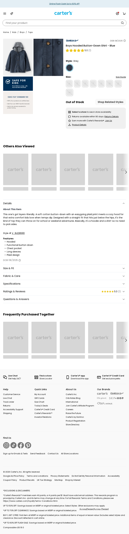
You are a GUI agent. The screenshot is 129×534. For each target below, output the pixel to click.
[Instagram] (6, 445)
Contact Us (53, 453)
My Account (40, 394)
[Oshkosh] (117, 393)
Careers (69, 409)
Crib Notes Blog (73, 398)
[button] (126, 172)
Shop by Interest (72, 480)
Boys (22, 32)
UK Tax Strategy (44, 480)
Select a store (79, 112)
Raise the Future (73, 413)
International (72, 402)
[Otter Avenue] (105, 403)
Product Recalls (27, 480)
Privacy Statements (60, 476)
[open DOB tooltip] (124, 40)
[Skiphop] (116, 398)
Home (6, 32)
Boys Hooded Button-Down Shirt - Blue (90, 45)
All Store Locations (70, 453)
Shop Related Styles (110, 102)
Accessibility (114, 476)
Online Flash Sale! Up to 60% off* (64, 3)
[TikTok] (13, 445)
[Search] (122, 22)
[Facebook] (21, 445)
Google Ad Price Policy (13, 476)
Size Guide (121, 77)
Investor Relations (42, 417)
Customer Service (11, 394)
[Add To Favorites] (59, 43)
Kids (14, 32)
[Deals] (11, 13)
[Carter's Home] (64, 13)
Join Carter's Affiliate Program (80, 405)
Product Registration (75, 420)
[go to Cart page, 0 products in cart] (124, 13)
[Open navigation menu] (4, 13)
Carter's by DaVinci (75, 417)
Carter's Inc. (71, 394)
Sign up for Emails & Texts (15, 453)
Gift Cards (39, 398)
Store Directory (72, 424)
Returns (6, 405)
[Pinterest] (28, 445)
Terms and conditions (37, 476)
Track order (8, 402)
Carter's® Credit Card (44, 409)
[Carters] (102, 393)
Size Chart (39, 402)
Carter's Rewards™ (43, 413)
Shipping (7, 413)
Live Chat (7, 398)
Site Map (58, 480)
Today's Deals (41, 405)
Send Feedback (37, 453)
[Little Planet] (102, 398)
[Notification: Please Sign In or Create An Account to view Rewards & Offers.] (117, 13)
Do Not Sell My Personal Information (88, 476)
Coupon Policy (10, 480)
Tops (30, 32)
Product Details (79, 124)
